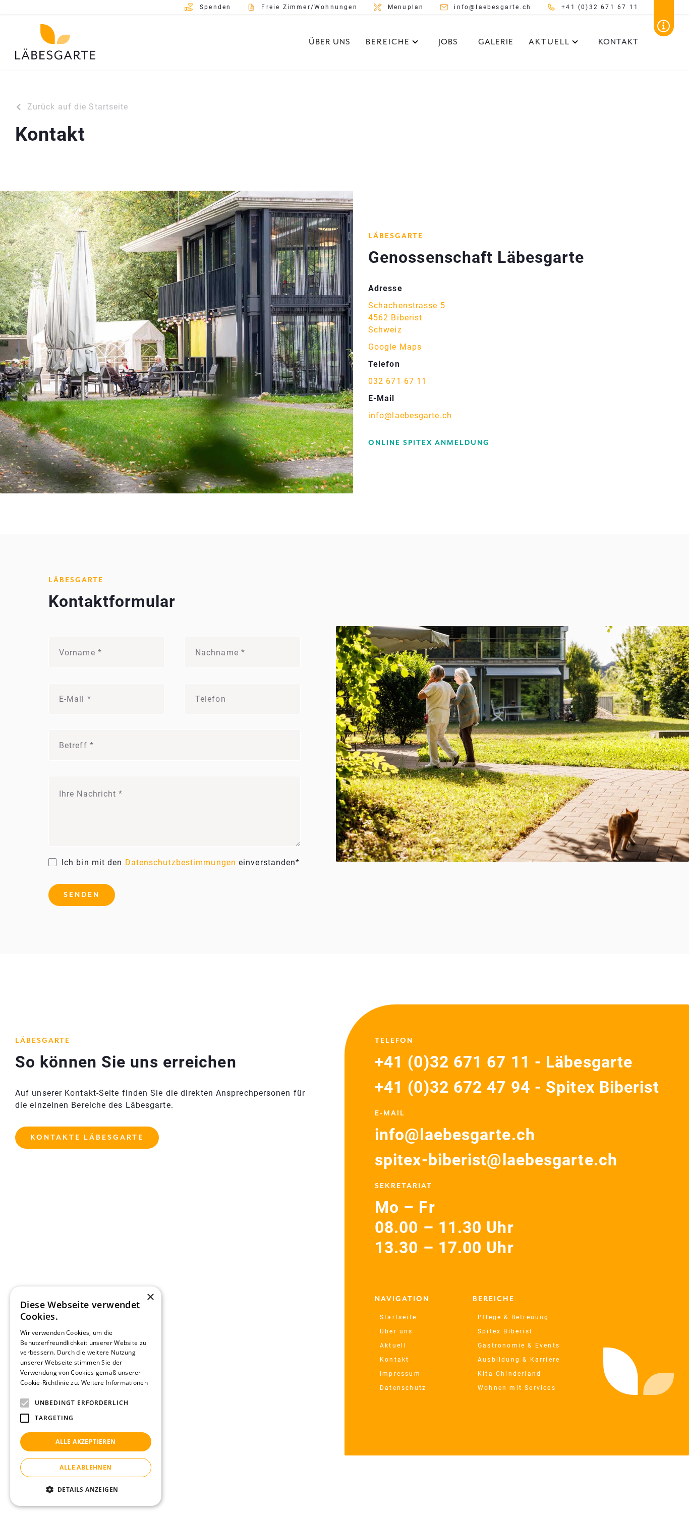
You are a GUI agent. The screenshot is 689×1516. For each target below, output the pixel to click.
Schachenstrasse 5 (406, 305)
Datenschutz (403, 1387)
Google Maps (395, 347)
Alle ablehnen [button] (85, 1467)
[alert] (85, 1396)
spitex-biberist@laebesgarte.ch (496, 1159)
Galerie (495, 42)
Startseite (398, 1317)
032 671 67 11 (397, 381)
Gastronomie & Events (519, 1345)
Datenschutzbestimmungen (180, 862)
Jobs (448, 42)
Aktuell (393, 1345)
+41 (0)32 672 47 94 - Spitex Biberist (517, 1087)
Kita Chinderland (509, 1373)
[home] (55, 42)
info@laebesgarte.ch (410, 415)
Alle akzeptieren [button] (85, 1441)
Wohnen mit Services (517, 1387)
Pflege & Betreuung (513, 1317)
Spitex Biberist (505, 1331)
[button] (392, 42)
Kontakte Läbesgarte (87, 1137)
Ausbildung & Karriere (519, 1359)
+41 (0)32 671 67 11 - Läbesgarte (504, 1062)
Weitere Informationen (114, 1382)
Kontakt (618, 42)
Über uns (330, 42)
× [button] (150, 1297)
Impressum (400, 1373)
